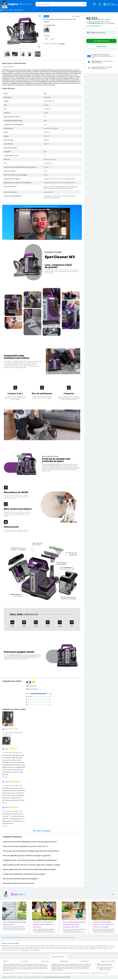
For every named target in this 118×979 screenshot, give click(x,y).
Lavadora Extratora (35, 977)
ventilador (93, 947)
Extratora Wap (34, 937)
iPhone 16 (19, 945)
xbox (112, 945)
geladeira (99, 945)
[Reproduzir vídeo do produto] (22, 32)
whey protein (16, 947)
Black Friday (4, 945)
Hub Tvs (58, 945)
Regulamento (64, 961)
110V (46, 39)
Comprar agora (101, 46)
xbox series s (80, 947)
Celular (111, 947)
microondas (25, 947)
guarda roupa (84, 948)
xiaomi (87, 947)
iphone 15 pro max (51, 947)
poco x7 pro (106, 945)
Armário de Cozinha (7, 950)
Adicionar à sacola (102, 41)
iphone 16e (72, 947)
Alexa (15, 950)
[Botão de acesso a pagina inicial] (9, 4)
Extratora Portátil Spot (46, 937)
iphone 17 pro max (39, 947)
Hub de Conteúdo (31, 945)
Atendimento (18, 10)
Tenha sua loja (44, 961)
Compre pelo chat (106, 965)
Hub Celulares (42, 945)
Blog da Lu (6, 961)
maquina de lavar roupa (60, 948)
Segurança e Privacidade (108, 961)
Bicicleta (22, 948)
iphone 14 (71, 945)
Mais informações (58, 956)
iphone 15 (64, 945)
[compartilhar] (39, 46)
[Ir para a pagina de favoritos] (94, 4)
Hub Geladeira (51, 945)
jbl (35, 948)
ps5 (76, 945)
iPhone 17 (12, 945)
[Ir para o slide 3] (22, 48)
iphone (3, 947)
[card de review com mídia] (7, 718)
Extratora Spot (70, 937)
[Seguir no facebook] (105, 894)
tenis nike (49, 948)
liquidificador (72, 948)
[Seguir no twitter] (101, 894)
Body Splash (29, 948)
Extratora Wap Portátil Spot (21, 937)
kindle (31, 947)
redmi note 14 (41, 948)
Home (4, 977)
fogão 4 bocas (106, 948)
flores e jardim (12, 977)
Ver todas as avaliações (42, 831)
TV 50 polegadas (23, 950)
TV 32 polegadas (34, 950)
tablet (17, 948)
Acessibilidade (85, 961)
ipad (78, 948)
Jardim (20, 977)
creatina (9, 947)
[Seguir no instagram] (109, 894)
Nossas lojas (24, 961)
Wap (45, 93)
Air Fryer (81, 945)
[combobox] (61, 4)
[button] (84, 4)
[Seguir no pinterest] (113, 894)
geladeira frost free (95, 948)
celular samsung (62, 947)
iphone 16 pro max (90, 945)
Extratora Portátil (60, 937)
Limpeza (26, 977)
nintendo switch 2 (102, 947)
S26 (24, 945)
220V (52, 39)
